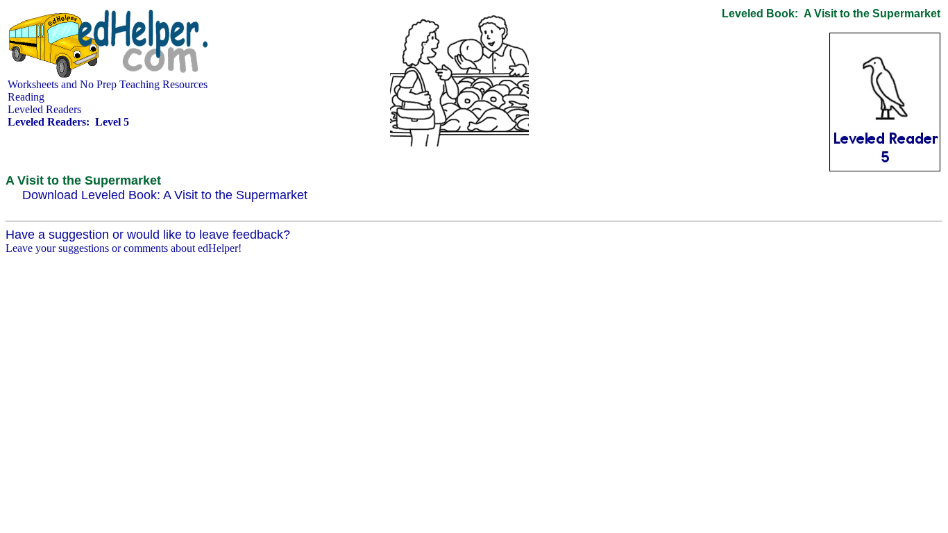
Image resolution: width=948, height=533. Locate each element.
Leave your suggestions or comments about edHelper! (124, 248)
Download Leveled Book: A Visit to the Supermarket (164, 195)
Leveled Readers (44, 109)
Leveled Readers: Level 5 (68, 122)
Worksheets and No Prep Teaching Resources (108, 84)
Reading (26, 97)
